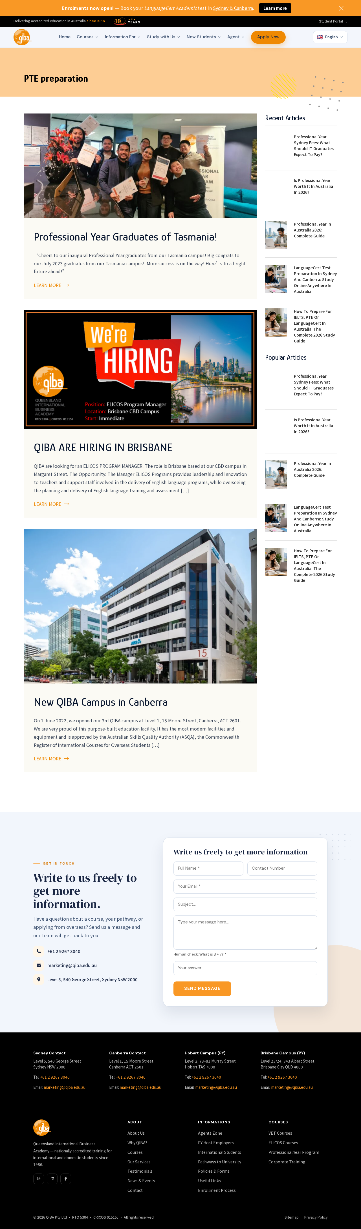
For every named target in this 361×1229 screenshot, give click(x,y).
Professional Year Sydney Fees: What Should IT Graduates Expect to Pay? (314, 145)
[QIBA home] (23, 37)
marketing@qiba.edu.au (72, 965)
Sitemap (292, 1217)
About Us (136, 1133)
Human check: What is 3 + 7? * (199, 954)
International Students (219, 1152)
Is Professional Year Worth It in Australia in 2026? (313, 186)
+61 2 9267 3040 (63, 951)
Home (65, 37)
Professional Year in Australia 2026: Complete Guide (312, 230)
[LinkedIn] (52, 1179)
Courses (85, 37)
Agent (233, 37)
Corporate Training (286, 1162)
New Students (201, 37)
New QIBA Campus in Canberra (101, 702)
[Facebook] (65, 1179)
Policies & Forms (214, 1171)
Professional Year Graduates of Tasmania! (125, 236)
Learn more (275, 8)
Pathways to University (219, 1162)
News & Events (141, 1180)
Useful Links (209, 1180)
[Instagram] (38, 1179)
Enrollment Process (217, 1190)
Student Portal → (333, 21)
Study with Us (161, 37)
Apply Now (268, 37)
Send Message (202, 988)
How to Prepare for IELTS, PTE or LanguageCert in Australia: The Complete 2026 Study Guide (314, 326)
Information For (120, 37)
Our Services (139, 1162)
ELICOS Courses (283, 1142)
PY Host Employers (216, 1142)
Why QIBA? (137, 1142)
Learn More (48, 285)
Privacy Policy (316, 1217)
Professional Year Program (293, 1152)
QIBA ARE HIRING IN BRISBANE (103, 447)
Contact (135, 1190)
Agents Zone (210, 1133)
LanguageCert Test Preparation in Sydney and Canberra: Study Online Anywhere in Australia (315, 279)
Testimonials (140, 1171)
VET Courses (280, 1133)
